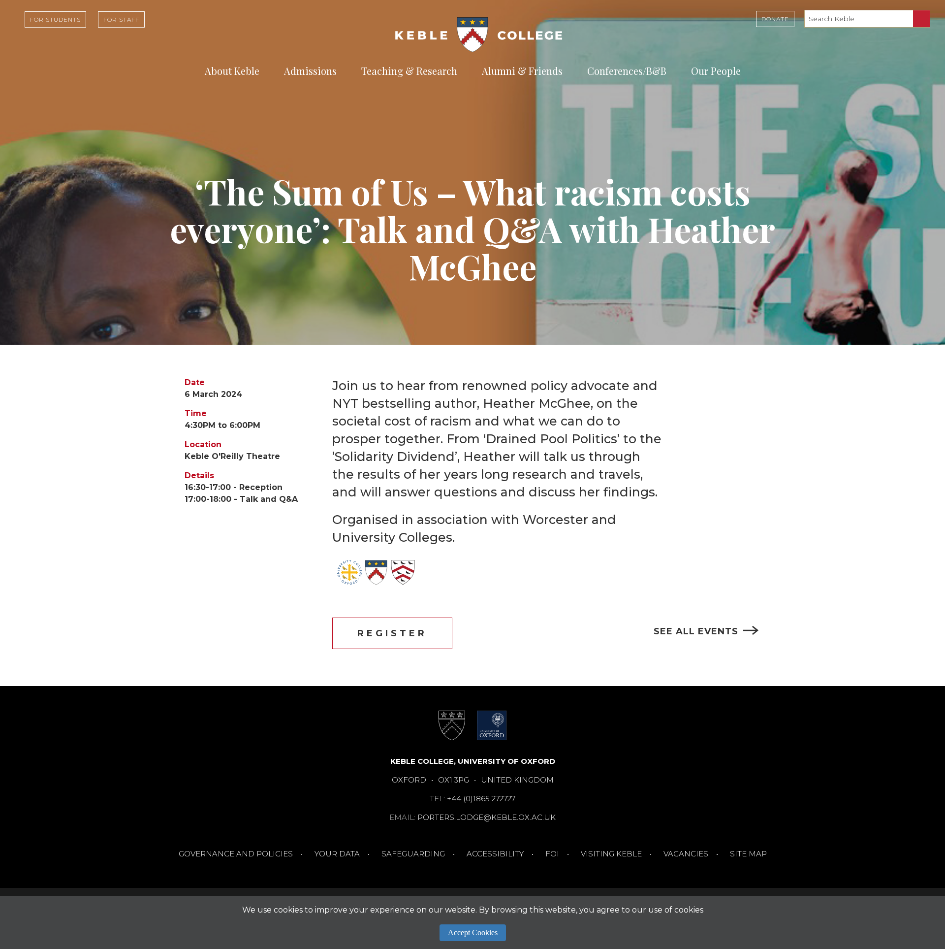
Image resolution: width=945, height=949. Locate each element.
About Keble (232, 70)
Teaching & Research (409, 70)
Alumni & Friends (522, 70)
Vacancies (685, 853)
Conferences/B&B (626, 70)
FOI (552, 853)
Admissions (310, 70)
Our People (716, 70)
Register (392, 633)
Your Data (337, 853)
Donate (775, 19)
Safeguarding (413, 853)
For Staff (121, 19)
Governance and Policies (236, 853)
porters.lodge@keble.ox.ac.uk (486, 817)
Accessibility (495, 853)
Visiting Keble (611, 853)
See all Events (696, 631)
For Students (55, 19)
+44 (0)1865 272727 (481, 798)
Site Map (748, 853)
